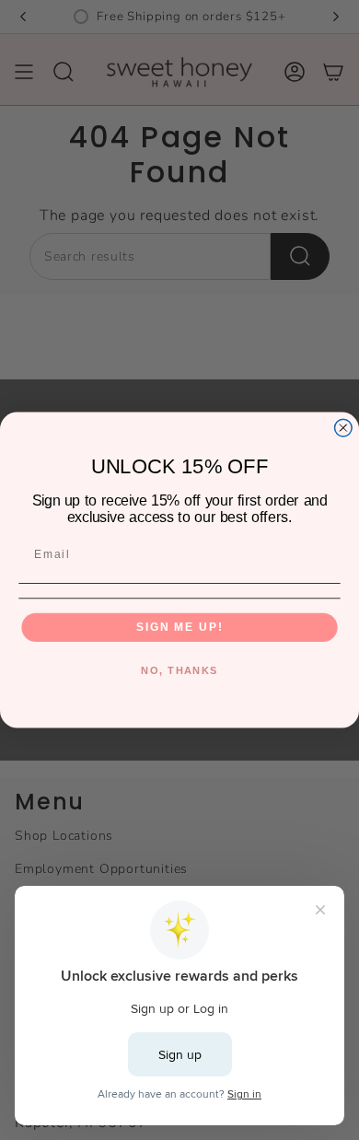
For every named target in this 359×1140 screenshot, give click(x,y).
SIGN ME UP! (179, 627)
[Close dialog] (343, 427)
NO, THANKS (179, 670)
